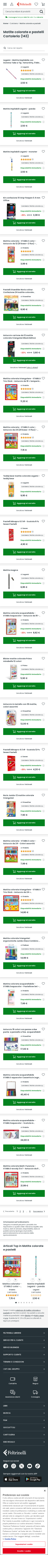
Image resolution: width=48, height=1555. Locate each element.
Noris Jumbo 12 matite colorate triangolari (18, 796)
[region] (24, 1521)
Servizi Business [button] (11, 1347)
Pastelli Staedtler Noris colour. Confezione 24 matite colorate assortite (18, 291)
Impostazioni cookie (24, 1544)
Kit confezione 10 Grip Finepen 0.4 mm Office (21, 199)
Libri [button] (5, 1405)
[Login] (11, 4)
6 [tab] (29, 1302)
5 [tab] (26, 1302)
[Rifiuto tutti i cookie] (45, 1491)
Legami (26, 67)
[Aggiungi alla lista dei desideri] (43, 59)
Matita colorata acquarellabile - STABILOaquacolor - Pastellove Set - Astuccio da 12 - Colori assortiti (21, 985)
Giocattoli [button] (9, 1427)
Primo (25, 665)
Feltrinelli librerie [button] (12, 1333)
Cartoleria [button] (9, 1434)
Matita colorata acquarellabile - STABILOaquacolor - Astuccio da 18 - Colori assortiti (21, 614)
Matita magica (10, 570)
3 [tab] (21, 1302)
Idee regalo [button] (9, 1442)
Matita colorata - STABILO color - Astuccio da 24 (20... (12, 1285)
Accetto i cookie (24, 1551)
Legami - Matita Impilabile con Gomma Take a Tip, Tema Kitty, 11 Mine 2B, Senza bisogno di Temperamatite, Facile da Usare (22, 61)
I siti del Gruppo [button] (11, 1369)
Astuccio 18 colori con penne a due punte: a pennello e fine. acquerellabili (22, 1030)
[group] (24, 17)
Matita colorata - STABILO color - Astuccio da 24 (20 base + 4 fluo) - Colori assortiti (20, 428)
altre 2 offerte (32, 367)
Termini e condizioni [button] (13, 1361)
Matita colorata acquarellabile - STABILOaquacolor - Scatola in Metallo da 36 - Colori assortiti (19, 1121)
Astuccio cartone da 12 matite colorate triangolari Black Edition (19, 336)
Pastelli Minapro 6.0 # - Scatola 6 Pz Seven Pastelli (21, 522)
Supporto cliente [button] (12, 1354)
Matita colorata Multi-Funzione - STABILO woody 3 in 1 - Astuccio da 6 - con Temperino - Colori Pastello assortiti (21, 1167)
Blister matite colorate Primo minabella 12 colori (17, 660)
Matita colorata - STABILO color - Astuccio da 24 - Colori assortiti (19, 842)
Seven (25, 528)
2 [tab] (18, 1302)
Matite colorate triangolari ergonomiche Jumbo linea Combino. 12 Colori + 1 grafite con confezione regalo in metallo (21, 939)
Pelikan (26, 945)
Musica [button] (7, 1413)
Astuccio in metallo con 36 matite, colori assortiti (20, 705)
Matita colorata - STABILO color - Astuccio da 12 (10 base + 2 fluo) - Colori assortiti (19, 242)
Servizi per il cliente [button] (13, 1340)
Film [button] (5, 1420)
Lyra (6, 1318)
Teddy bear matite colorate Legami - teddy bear (21, 477)
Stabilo (26, 248)
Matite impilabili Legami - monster (20, 151)
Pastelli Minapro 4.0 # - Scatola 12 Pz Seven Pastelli (21, 751)
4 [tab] (24, 1302)
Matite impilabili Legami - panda (19, 108)
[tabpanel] (12, 1276)
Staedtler (27, 296)
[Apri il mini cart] (43, 4)
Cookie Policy (10, 1539)
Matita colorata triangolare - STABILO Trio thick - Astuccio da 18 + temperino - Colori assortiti (22, 379)
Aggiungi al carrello (25, 90)
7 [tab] (32, 1302)
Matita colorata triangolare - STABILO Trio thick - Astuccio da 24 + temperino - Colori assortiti (22, 891)
